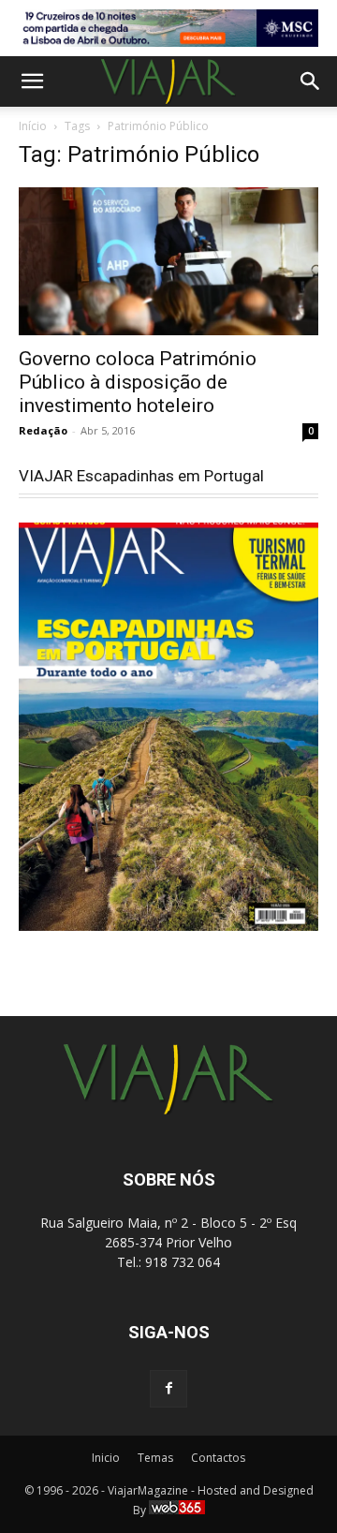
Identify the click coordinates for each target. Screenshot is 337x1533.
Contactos (218, 1458)
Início (33, 126)
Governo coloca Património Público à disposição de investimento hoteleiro (137, 382)
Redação (43, 430)
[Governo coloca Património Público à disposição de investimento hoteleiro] (168, 261)
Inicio (106, 1458)
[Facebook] (168, 1389)
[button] (32, 81)
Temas (155, 1458)
